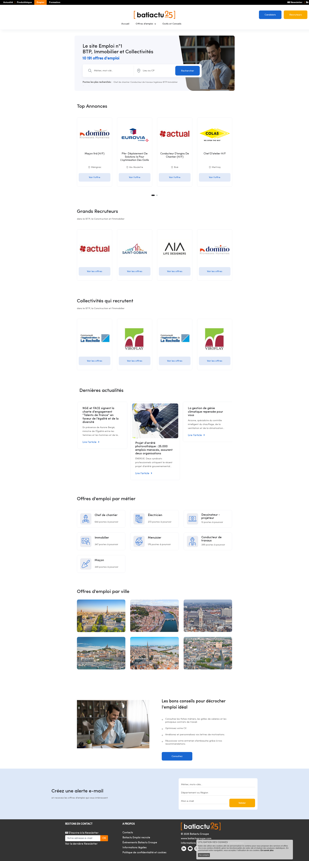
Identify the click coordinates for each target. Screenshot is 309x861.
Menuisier (154, 537)
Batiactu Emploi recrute (136, 837)
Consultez (177, 756)
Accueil (125, 24)
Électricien (155, 515)
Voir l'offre (94, 177)
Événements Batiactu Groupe (139, 842)
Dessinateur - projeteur (210, 516)
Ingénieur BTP (160, 82)
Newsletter (296, 2)
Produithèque (24, 2)
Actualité (8, 2)
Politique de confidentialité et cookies (144, 852)
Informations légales (134, 847)
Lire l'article (89, 442)
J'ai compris (204, 855)
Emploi (40, 2)
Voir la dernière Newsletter (81, 844)
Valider (242, 803)
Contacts (127, 832)
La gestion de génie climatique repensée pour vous (204, 412)
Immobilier (173, 82)
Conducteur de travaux (141, 82)
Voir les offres (94, 271)
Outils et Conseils (171, 24)
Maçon (99, 560)
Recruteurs (295, 15)
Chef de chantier (121, 82)
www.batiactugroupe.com (196, 838)
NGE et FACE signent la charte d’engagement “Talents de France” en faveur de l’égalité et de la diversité (100, 415)
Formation (54, 2)
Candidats (270, 15)
